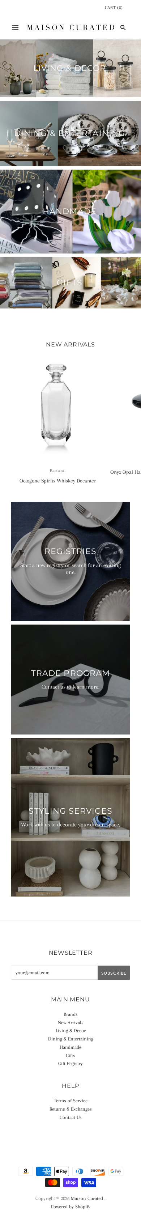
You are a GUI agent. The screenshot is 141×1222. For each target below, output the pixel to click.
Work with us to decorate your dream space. (70, 824)
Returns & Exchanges (71, 1109)
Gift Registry (70, 1063)
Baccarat (58, 470)
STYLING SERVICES (70, 811)
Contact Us (71, 1117)
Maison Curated (87, 1198)
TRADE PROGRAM (70, 673)
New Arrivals (71, 1022)
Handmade (70, 211)
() (114, 7)
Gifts (69, 283)
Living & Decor (69, 68)
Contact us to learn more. (70, 687)
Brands (71, 1014)
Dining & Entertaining (69, 133)
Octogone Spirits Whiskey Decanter (58, 481)
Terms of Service (70, 1100)
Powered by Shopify (70, 1206)
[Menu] (15, 27)
